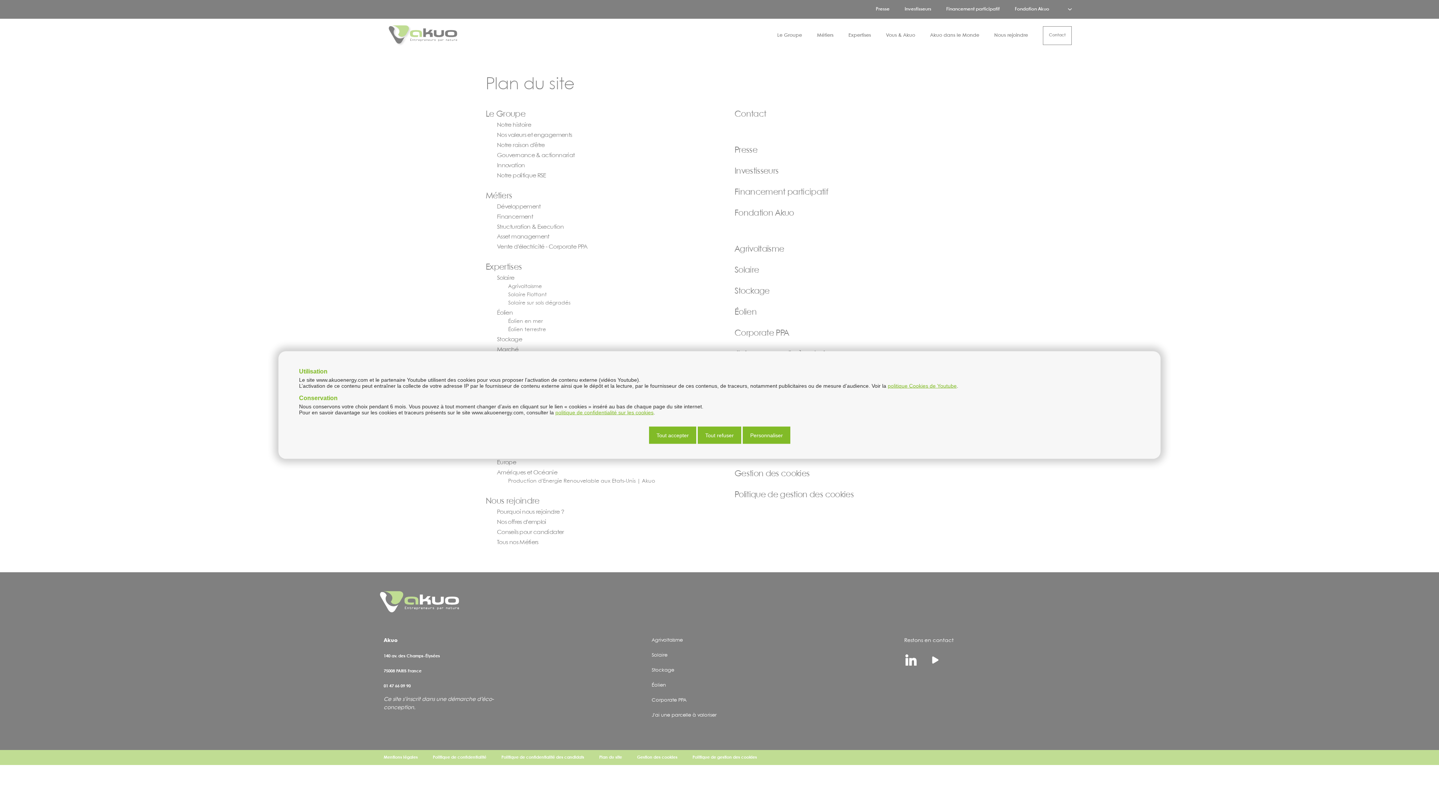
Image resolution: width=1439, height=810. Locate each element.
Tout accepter (673, 435)
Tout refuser (719, 435)
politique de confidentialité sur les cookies (604, 413)
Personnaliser (766, 435)
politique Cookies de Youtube (922, 386)
